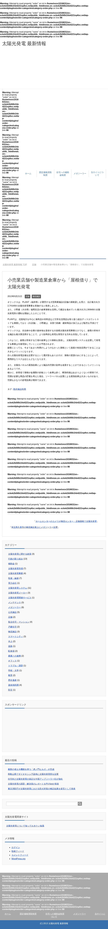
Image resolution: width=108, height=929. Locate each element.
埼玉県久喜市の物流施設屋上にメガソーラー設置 (34, 527)
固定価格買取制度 (45, 173)
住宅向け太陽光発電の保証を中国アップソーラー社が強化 (35, 779)
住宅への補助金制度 (62, 173)
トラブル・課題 (15, 666)
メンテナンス (14, 602)
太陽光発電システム (17, 588)
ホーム (28, 173)
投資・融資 (13, 578)
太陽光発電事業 (15, 573)
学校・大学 (13, 670)
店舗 (27, 296)
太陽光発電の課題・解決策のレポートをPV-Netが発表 (33, 784)
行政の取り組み (15, 559)
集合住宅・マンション (18, 622)
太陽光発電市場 (15, 568)
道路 (10, 646)
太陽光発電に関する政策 (19, 554)
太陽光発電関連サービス (19, 598)
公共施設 (12, 612)
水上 (10, 641)
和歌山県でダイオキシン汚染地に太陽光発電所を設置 (33, 774)
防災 (10, 690)
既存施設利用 (19, 389)
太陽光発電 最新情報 (24, 43)
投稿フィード (17, 851)
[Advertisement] (54, 69)
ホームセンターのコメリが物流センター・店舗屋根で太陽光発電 (66, 521)
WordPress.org (18, 859)
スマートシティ (15, 636)
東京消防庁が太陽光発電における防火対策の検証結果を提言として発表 (41, 789)
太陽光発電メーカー (17, 593)
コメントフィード (19, 855)
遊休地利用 (13, 685)
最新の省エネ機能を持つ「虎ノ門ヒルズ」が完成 (31, 769)
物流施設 (36, 296)
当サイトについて (97, 173)
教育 (10, 675)
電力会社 (12, 583)
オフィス (12, 661)
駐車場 (11, 651)
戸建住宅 (12, 627)
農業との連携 (14, 656)
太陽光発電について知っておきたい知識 (25, 826)
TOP (16, 264)
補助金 (11, 564)
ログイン (15, 847)
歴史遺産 (12, 680)
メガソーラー (80, 173)
